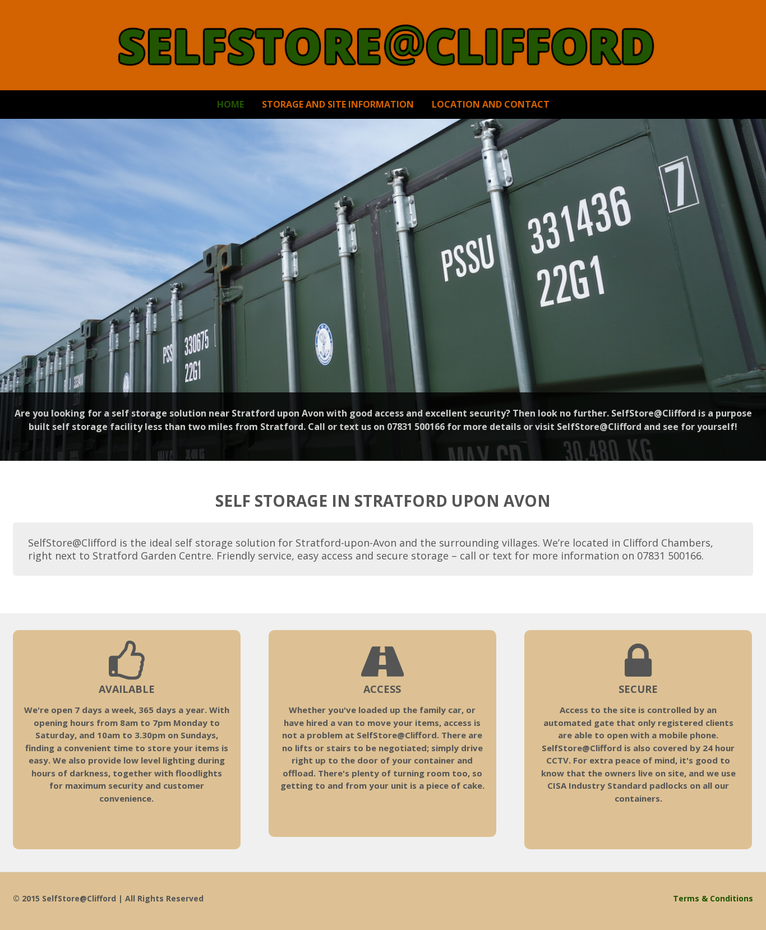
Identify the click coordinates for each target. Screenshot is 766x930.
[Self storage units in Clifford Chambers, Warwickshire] (383, 62)
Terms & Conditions (713, 898)
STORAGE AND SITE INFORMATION (338, 104)
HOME (230, 104)
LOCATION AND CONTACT (491, 104)
